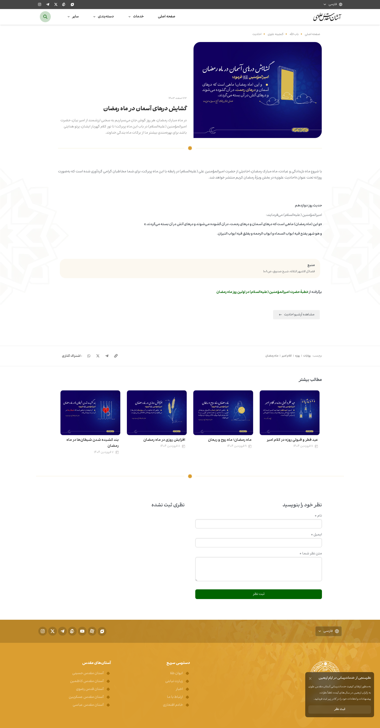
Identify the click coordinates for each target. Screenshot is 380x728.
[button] (72, 356)
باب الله (294, 34)
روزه (297, 356)
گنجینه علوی (275, 34)
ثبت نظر (339, 709)
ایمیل (316, 535)
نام (318, 516)
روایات (307, 356)
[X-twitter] (55, 4)
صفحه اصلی (312, 34)
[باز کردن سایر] (68, 16)
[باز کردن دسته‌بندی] (94, 16)
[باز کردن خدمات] (129, 16)
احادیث (256, 34)
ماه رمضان (271, 356)
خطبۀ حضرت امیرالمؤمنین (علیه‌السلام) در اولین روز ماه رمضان (262, 292)
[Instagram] (39, 4)
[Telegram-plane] (47, 4)
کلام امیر (287, 356)
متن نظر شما (311, 553)
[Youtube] (82, 631)
